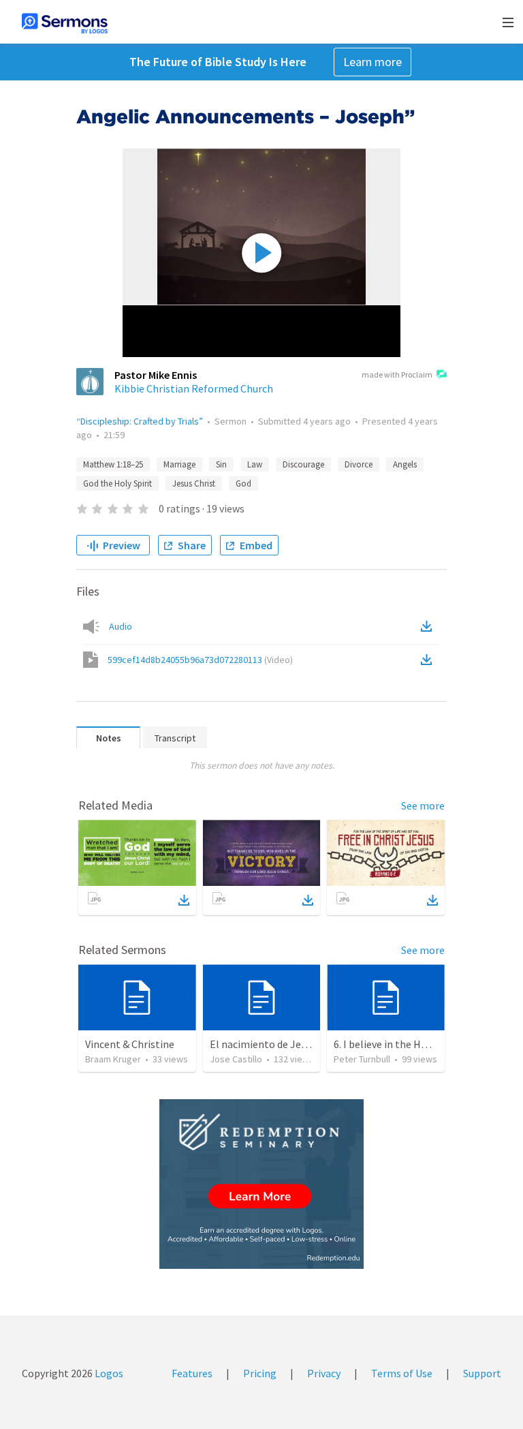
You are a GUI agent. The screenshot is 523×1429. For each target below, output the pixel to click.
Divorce (359, 464)
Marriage (179, 464)
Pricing (259, 1373)
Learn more (372, 62)
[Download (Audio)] (429, 626)
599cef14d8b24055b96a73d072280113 (200, 660)
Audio (120, 626)
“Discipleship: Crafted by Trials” (139, 421)
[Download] (183, 900)
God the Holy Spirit (117, 483)
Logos (108, 1373)
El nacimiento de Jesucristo (274, 1044)
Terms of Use (401, 1373)
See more (423, 805)
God (243, 483)
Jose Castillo (236, 1059)
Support (482, 1373)
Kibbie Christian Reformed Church (193, 388)
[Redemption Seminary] (261, 1184)
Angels (405, 464)
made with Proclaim (397, 374)
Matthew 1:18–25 (113, 464)
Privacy (323, 1373)
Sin (221, 464)
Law (254, 464)
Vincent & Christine (129, 1044)
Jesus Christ (193, 483)
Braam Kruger (113, 1059)
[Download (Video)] (429, 659)
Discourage (303, 464)
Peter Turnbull (362, 1059)
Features (192, 1373)
